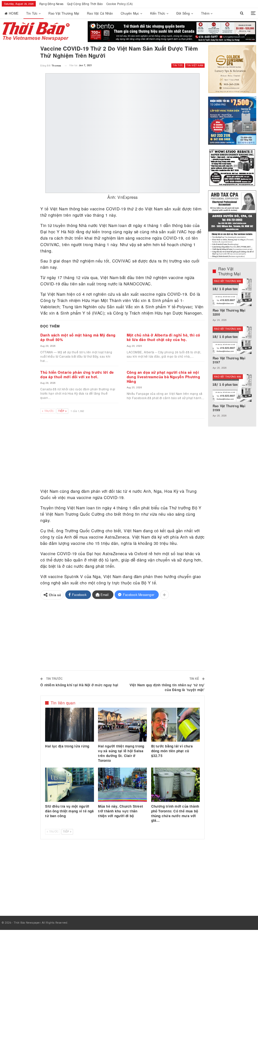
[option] (232, 350)
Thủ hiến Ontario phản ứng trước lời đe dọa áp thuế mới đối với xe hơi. (77, 374)
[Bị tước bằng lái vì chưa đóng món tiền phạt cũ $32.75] (175, 725)
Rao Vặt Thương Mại (63, 13)
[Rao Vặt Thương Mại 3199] (232, 388)
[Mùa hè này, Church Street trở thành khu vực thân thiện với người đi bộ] (122, 785)
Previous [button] (238, 32)
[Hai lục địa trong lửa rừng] (69, 725)
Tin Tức (32, 13)
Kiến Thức (157, 13)
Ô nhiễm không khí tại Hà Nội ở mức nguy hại (79, 685)
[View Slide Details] (172, 31)
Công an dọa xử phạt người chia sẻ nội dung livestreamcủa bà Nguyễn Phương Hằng (163, 377)
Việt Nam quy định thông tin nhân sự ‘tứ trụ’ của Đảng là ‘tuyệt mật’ (167, 687)
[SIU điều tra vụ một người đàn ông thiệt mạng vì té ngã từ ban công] (69, 785)
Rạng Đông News (51, 4)
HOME (13, 13)
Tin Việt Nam (194, 65)
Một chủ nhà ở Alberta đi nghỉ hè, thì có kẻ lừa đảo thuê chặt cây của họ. (163, 337)
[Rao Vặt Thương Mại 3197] (232, 340)
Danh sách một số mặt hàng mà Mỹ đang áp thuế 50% (77, 337)
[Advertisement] (122, 453)
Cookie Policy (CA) (119, 4)
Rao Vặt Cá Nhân (100, 13)
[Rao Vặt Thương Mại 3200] (232, 292)
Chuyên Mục (130, 13)
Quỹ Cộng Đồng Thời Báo (85, 4)
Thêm (205, 13)
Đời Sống (183, 13)
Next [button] (247, 32)
